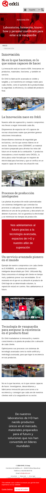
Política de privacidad (14, 478)
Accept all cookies (22, 489)
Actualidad (14, 476)
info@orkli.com (25, 473)
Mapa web (23, 476)
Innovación (9, 48)
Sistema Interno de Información (32, 478)
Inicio (4, 45)
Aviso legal (32, 476)
